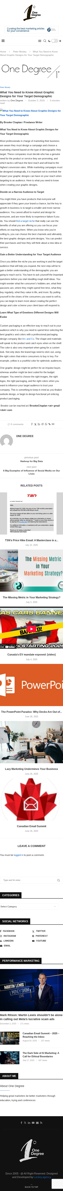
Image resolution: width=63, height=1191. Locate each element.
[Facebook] (21, 1122)
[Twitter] (25, 1122)
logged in (18, 855)
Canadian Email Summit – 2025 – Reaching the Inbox (41, 1035)
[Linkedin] (29, 1122)
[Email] (37, 1122)
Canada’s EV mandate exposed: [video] (31, 654)
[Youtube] (33, 1122)
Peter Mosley (19, 51)
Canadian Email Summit (31, 826)
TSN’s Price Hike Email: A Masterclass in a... (31, 540)
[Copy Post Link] (49, 424)
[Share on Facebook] (32, 424)
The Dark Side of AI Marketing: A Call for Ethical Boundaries (41, 1055)
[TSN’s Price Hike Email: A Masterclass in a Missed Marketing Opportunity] (31, 513)
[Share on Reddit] (42, 424)
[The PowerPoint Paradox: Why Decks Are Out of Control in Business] (31, 685)
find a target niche (25, 221)
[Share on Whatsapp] (46, 424)
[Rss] (41, 1122)
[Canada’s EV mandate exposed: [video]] (31, 628)
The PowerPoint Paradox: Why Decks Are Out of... (31, 711)
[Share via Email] (53, 424)
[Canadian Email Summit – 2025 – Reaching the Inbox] (9, 1038)
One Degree (16, 100)
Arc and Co (28, 338)
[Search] (44, 41)
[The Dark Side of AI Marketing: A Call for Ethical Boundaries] (9, 1057)
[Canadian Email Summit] (31, 799)
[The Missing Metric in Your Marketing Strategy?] (31, 570)
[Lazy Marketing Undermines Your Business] (31, 742)
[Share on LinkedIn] (39, 424)
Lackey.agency (42, 1177)
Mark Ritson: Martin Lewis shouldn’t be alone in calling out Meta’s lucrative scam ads (31, 1017)
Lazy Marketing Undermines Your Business (31, 769)
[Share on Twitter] (35, 424)
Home (3, 51)
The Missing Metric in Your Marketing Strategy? (31, 597)
